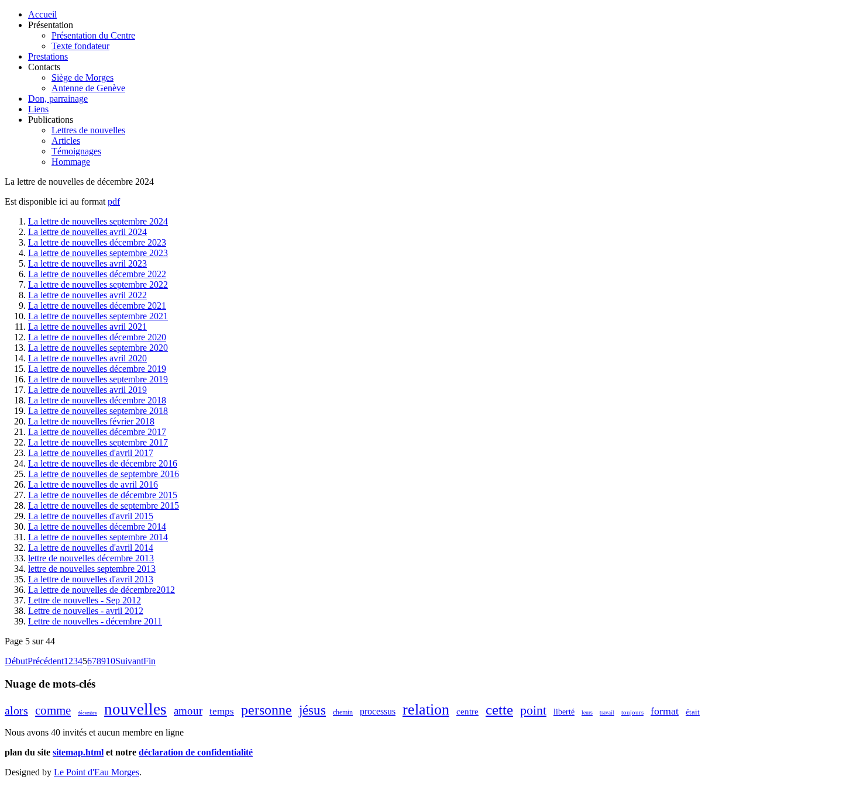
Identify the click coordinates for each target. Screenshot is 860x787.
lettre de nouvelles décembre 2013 (91, 558)
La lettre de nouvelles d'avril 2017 (90, 453)
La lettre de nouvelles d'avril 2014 (90, 548)
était (693, 711)
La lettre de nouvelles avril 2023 (87, 263)
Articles (65, 141)
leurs (587, 712)
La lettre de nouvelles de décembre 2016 (102, 463)
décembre (87, 713)
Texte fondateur (80, 46)
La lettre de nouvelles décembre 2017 (97, 432)
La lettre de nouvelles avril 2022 (87, 295)
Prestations (48, 56)
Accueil (42, 14)
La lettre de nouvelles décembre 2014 (97, 526)
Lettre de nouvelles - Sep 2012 (84, 600)
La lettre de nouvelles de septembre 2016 (103, 474)
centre (467, 711)
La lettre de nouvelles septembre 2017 (98, 442)
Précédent (45, 661)
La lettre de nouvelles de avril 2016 (93, 484)
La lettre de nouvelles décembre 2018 (97, 400)
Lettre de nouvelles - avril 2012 (85, 611)
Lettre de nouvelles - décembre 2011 (95, 621)
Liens (38, 109)
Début (16, 661)
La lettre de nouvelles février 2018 (91, 421)
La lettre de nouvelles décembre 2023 (97, 242)
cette (499, 709)
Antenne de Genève (88, 88)
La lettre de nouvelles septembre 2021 (98, 316)
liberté (564, 711)
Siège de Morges (82, 77)
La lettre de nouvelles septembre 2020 (98, 348)
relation (426, 709)
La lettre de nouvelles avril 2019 (87, 390)
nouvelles (135, 709)
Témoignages (76, 151)
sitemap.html (78, 752)
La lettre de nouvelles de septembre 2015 (103, 505)
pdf (114, 201)
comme (53, 710)
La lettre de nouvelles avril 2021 (87, 327)
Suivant (129, 661)
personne (266, 709)
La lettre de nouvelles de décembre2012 (101, 590)
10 (110, 661)
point (533, 710)
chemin (343, 712)
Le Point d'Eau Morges (96, 772)
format (665, 711)
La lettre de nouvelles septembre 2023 (98, 253)
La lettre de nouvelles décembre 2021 (97, 305)
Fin (149, 661)
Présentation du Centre (93, 35)
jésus (312, 710)
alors (16, 710)
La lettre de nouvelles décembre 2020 (97, 337)
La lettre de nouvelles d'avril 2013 (90, 579)
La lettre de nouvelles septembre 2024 (98, 221)
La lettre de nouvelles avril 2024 (87, 232)
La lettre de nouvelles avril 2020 (87, 358)
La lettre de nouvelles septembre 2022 (98, 284)
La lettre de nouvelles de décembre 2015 (102, 495)
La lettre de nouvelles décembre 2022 (97, 274)
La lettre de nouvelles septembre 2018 (98, 411)
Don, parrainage (58, 98)
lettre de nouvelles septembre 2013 (92, 569)
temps (221, 711)
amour (188, 711)
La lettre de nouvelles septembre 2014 (98, 537)
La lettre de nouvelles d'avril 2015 (90, 516)
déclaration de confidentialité (196, 752)
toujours (632, 712)
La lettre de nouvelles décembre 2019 (97, 369)
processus (377, 711)
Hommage (70, 162)
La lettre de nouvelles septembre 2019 (98, 379)
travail (607, 713)
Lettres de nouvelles (88, 130)
